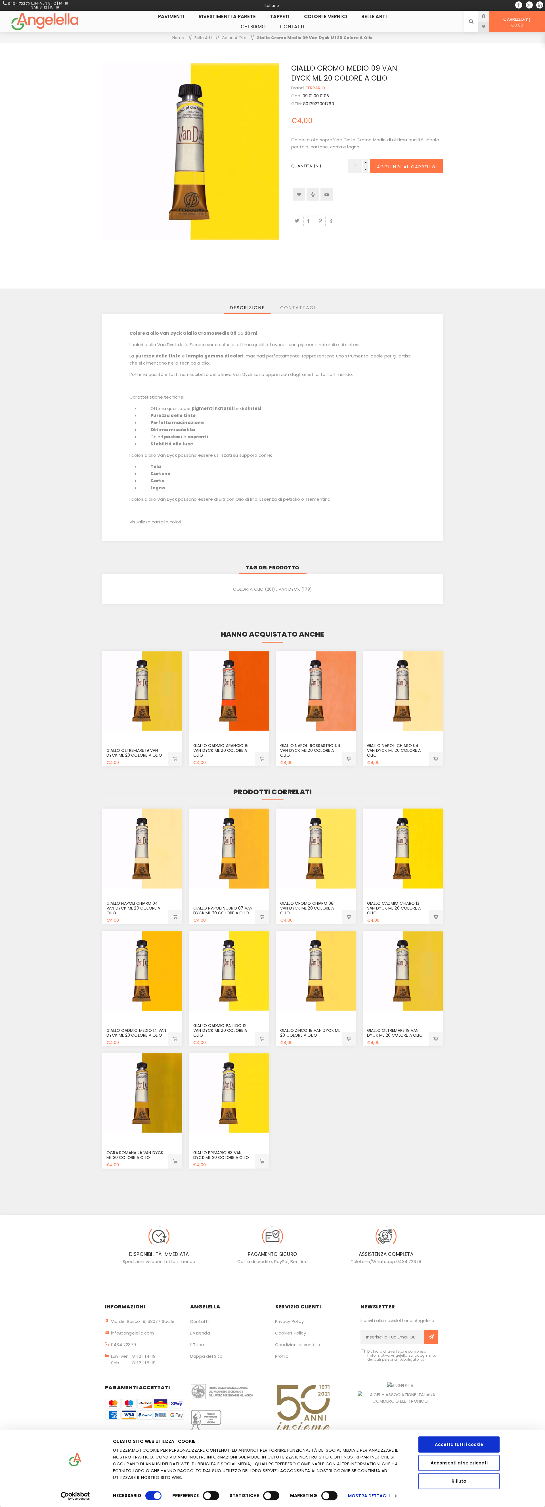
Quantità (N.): (306, 166)
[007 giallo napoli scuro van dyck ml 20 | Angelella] (229, 849)
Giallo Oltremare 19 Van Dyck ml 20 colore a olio (134, 753)
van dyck (289, 589)
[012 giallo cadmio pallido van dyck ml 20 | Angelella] (229, 971)
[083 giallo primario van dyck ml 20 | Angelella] (229, 1093)
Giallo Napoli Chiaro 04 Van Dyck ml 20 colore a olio (394, 750)
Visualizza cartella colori (155, 522)
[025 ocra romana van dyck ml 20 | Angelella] (142, 1093)
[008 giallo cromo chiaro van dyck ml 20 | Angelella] (316, 849)
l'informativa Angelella (387, 1355)
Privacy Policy (289, 1321)
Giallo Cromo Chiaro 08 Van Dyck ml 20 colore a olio (307, 908)
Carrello (516, 22)
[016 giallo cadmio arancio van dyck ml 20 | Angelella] (229, 691)
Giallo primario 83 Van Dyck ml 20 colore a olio (221, 1155)
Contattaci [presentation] (297, 307)
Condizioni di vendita (297, 1345)
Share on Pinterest (320, 221)
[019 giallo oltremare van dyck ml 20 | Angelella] (142, 691)
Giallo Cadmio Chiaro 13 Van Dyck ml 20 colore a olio (394, 908)
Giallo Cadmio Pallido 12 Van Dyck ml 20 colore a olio (220, 1030)
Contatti (199, 1321)
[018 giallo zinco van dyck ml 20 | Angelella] (316, 971)
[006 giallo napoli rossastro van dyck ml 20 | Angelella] (316, 691)
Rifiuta (459, 1481)
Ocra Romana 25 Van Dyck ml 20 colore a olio (135, 1155)
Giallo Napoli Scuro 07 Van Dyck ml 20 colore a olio (222, 910)
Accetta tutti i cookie (459, 1444)
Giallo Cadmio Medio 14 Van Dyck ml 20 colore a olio (136, 1033)
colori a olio (248, 589)
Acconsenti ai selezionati (459, 1463)
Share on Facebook (308, 221)
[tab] (247, 307)
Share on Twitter (297, 221)
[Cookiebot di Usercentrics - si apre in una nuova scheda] (75, 1496)
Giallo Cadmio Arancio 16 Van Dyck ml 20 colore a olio (221, 750)
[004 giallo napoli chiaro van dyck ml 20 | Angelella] (403, 691)
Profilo (281, 1356)
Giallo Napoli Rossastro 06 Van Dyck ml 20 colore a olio (310, 750)
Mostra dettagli (369, 1496)
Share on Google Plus (332, 221)
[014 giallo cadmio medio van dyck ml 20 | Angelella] (142, 971)
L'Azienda (200, 1333)
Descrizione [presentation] (247, 307)
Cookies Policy (290, 1333)
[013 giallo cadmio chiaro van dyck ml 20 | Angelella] (403, 849)
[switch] (211, 1495)
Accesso (488, 16)
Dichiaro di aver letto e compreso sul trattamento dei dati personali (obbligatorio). (401, 1355)
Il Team (198, 1345)
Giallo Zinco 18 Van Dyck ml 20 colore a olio (310, 1033)
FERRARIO (315, 88)
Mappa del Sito (206, 1356)
